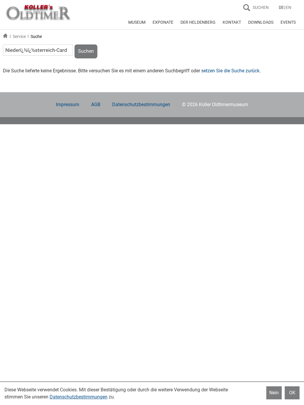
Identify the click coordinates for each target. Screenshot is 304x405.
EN (288, 7)
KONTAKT (232, 22)
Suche (36, 36)
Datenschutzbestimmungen (141, 104)
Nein (274, 393)
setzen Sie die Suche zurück (230, 71)
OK (292, 393)
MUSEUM (136, 22)
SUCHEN (261, 7)
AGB (95, 104)
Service (19, 36)
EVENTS (288, 22)
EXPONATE (163, 22)
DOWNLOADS (260, 22)
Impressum (67, 104)
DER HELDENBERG (198, 22)
